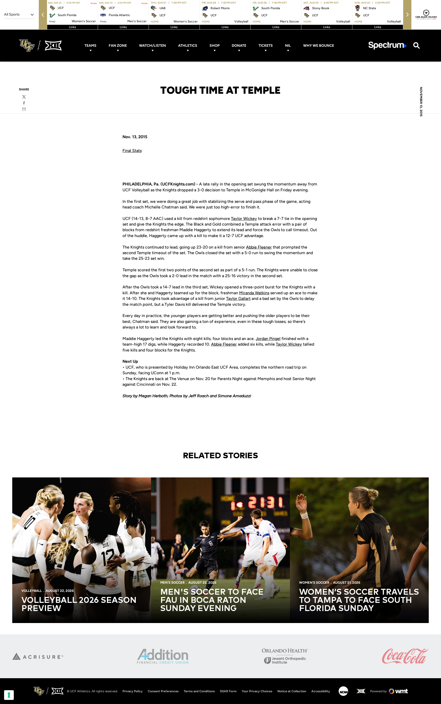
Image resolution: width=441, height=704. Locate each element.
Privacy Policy (132, 691)
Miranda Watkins (254, 292)
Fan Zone (118, 45)
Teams (90, 45)
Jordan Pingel (268, 338)
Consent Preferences (163, 691)
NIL (288, 45)
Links (72, 27)
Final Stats (132, 150)
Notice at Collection (291, 691)
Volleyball (31, 591)
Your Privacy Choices (257, 691)
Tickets (266, 45)
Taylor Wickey (244, 218)
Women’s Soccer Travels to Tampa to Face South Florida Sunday (359, 600)
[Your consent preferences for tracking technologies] (9, 695)
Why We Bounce (318, 45)
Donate (239, 45)
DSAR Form (228, 691)
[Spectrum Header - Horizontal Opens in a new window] (388, 46)
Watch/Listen (152, 45)
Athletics (187, 45)
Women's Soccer (314, 582)
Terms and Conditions (199, 691)
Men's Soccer (172, 582)
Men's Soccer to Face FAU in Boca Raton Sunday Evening (212, 600)
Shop (214, 45)
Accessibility (320, 691)
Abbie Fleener (259, 247)
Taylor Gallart (238, 298)
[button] (43, 14)
